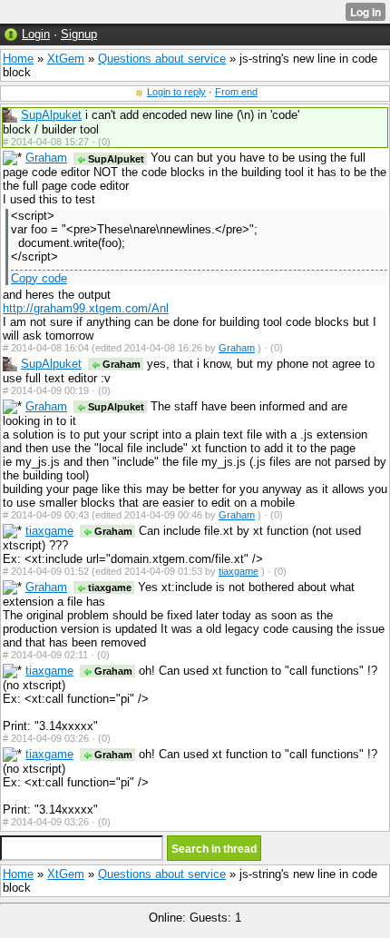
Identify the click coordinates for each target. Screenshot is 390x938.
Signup (79, 34)
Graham (46, 157)
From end (236, 91)
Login (36, 34)
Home (18, 58)
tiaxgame (49, 531)
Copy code (39, 278)
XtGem (65, 58)
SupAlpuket (51, 115)
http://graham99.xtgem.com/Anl (86, 308)
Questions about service (162, 58)
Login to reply (176, 91)
